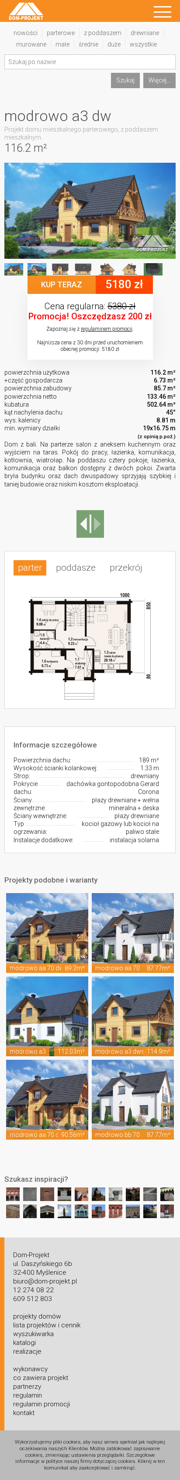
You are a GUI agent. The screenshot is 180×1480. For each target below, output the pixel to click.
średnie (88, 44)
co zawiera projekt (40, 1378)
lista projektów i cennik (46, 1325)
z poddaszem (102, 32)
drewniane (145, 32)
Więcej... (159, 80)
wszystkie (143, 44)
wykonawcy (30, 1369)
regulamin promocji (41, 1404)
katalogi (24, 1343)
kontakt (24, 1413)
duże (114, 44)
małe (62, 44)
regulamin (27, 1395)
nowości (26, 32)
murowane (31, 44)
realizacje (27, 1351)
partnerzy (27, 1387)
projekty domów (37, 1316)
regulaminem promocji (106, 329)
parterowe (61, 32)
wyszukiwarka (33, 1334)
